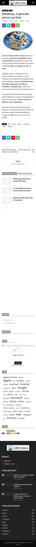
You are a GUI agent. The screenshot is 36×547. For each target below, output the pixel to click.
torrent (5, 415)
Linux (20, 394)
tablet (20, 411)
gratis (11, 391)
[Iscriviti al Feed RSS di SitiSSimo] (18, 348)
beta (13, 381)
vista (4, 418)
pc (4, 405)
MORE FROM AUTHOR (25, 173)
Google (22, 388)
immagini (17, 391)
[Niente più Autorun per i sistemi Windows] (7, 181)
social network (7, 411)
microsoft (16, 398)
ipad (4, 395)
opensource (28, 401)
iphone (10, 394)
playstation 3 (10, 405)
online (21, 401)
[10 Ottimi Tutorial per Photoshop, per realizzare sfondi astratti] (7, 496)
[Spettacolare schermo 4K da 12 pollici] (7, 486)
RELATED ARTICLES (9, 173)
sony (15, 411)
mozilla (26, 398)
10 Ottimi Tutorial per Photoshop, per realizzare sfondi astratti (22, 496)
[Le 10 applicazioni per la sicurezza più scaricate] (7, 190)
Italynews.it (8, 320)
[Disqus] (18, 236)
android (20, 377)
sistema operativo (9, 408)
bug (9, 124)
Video (19, 414)
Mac (24, 394)
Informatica (10, 7)
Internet (25, 391)
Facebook (25, 384)
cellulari (28, 381)
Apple (7, 380)
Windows (10, 126)
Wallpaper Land (10, 323)
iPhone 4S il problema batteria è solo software (10, 151)
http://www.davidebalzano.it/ (18, 164)
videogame (27, 415)
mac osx (6, 398)
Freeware (6, 388)
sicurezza (26, 124)
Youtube (21, 418)
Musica (5, 402)
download (13, 384)
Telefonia (27, 411)
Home (4, 7)
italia (16, 395)
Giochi (14, 388)
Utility (11, 415)
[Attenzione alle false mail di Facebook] (7, 200)
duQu (14, 124)
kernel (19, 124)
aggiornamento (10, 377)
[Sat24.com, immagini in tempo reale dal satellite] (7, 477)
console (5, 384)
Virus (17, 7)
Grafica (5, 391)
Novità (13, 401)
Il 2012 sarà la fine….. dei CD (26, 151)
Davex (5, 21)
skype (17, 408)
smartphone (25, 408)
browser (20, 381)
